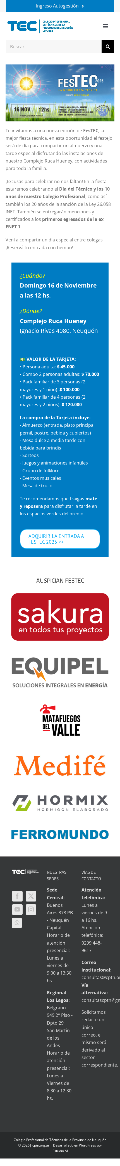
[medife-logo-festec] (60, 755)
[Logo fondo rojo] (60, 595)
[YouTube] (17, 909)
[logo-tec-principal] (40, 20)
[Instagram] (31, 909)
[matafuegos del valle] (60, 706)
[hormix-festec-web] (60, 796)
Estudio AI (60, 1150)
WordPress (87, 1145)
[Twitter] (31, 896)
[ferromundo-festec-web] (60, 831)
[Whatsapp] (17, 923)
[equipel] (60, 659)
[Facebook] (17, 896)
